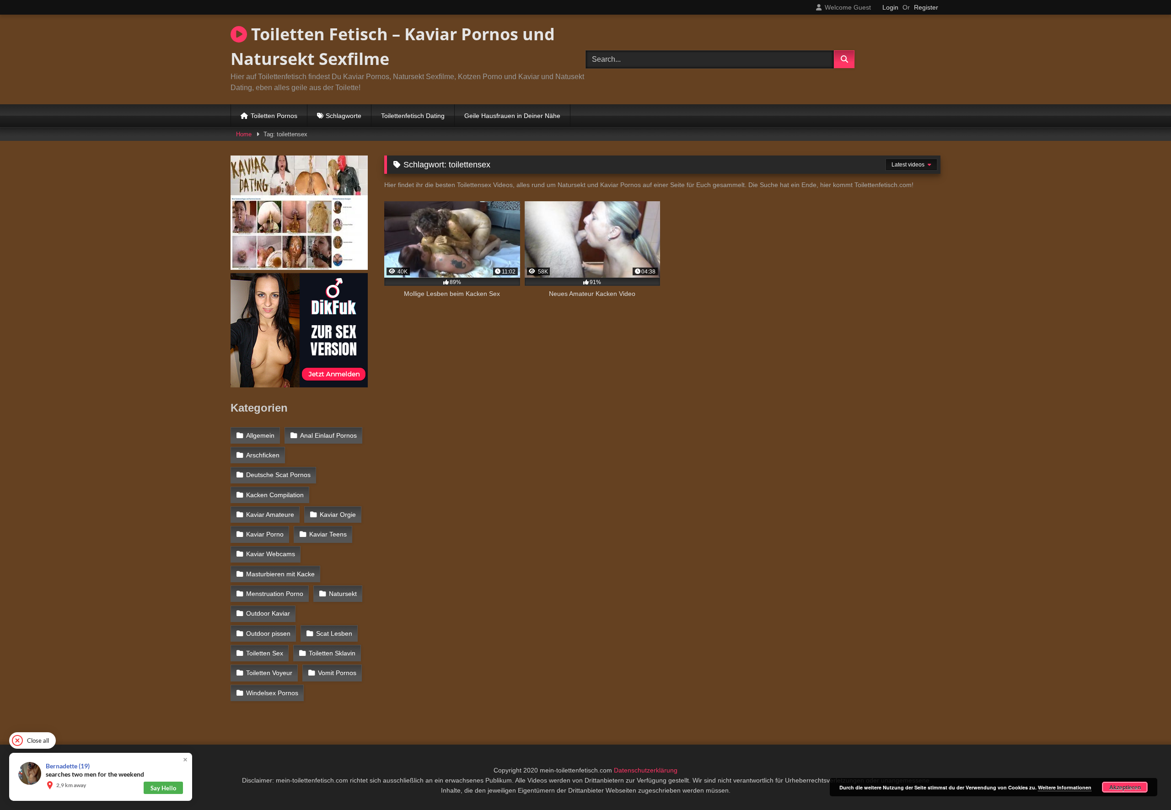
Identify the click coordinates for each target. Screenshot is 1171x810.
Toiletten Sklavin (332, 653)
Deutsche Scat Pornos (278, 474)
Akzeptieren (1125, 787)
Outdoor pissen (268, 633)
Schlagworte (343, 115)
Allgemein (260, 435)
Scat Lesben (334, 633)
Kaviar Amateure (270, 514)
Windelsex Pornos (272, 693)
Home (244, 134)
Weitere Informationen (1064, 787)
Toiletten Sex (264, 653)
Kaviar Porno (265, 534)
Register (926, 7)
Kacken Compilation (275, 495)
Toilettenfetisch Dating (413, 115)
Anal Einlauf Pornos (328, 435)
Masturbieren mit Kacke (280, 574)
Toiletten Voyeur (269, 672)
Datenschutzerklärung (645, 770)
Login (890, 7)
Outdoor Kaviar (268, 613)
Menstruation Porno (274, 593)
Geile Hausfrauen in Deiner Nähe (512, 115)
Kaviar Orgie (338, 514)
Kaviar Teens (328, 534)
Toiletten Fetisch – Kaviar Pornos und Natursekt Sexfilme (393, 46)
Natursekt (343, 593)
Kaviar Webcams (270, 554)
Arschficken (262, 455)
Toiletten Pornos (274, 115)
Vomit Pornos (337, 672)
